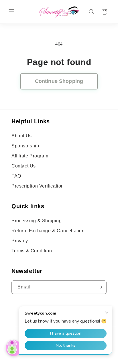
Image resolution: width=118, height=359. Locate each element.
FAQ (16, 175)
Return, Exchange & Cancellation (48, 230)
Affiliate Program (29, 155)
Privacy (19, 240)
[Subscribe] (100, 287)
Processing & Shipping (36, 220)
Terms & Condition (31, 250)
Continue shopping (59, 81)
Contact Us (23, 165)
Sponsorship (25, 145)
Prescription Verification (37, 186)
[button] (11, 11)
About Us (21, 135)
